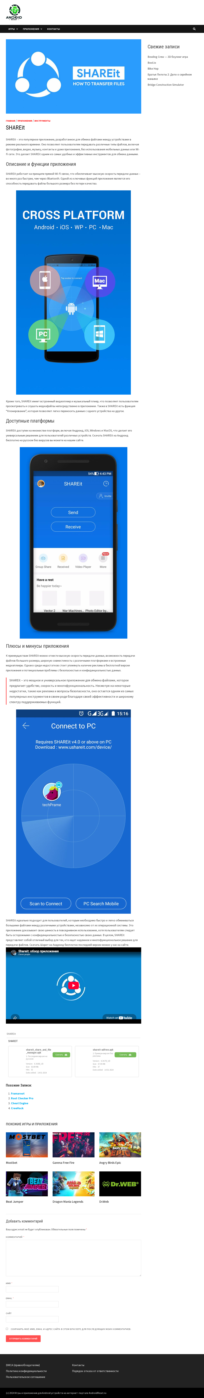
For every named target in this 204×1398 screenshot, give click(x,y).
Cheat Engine (19, 1103)
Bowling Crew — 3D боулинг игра (168, 57)
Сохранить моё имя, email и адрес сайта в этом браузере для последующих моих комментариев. (71, 1329)
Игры (11, 28)
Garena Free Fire (63, 1163)
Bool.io (152, 62)
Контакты (53, 28)
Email (10, 1298)
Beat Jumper (14, 1201)
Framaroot (18, 1093)
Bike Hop (153, 68)
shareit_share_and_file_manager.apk (38, 1051)
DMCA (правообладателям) (23, 1365)
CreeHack (17, 1108)
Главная (10, 120)
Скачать (59, 1054)
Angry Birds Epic (110, 1163)
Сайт (9, 1313)
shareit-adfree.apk (103, 1049)
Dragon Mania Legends (68, 1201)
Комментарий (15, 1237)
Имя (9, 1283)
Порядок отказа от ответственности (95, 1371)
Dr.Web (104, 1201)
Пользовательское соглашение (25, 1377)
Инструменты (42, 120)
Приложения (31, 28)
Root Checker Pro (22, 1098)
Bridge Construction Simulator (166, 84)
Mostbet (11, 1163)
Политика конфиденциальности (26, 1371)
